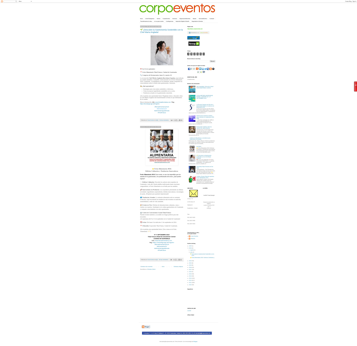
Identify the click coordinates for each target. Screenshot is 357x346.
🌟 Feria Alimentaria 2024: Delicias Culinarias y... (202, 257)
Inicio (141, 18)
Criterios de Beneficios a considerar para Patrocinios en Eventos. (200, 138)
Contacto (212, 18)
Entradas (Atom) (151, 269)
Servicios (174, 18)
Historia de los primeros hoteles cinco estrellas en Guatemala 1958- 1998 (205, 117)
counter (189, 310)
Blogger (195, 341)
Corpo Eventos (194, 236)
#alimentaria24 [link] (162, 109)
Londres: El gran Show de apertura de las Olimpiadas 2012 (205, 177)
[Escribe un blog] (176, 120)
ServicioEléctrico (203, 18)
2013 (190, 278)
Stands (194, 18)
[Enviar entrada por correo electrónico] (171, 120)
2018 (190, 267)
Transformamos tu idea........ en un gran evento (152, 21)
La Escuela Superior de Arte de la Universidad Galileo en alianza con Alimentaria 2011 (205, 106)
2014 (190, 276)
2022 (190, 263)
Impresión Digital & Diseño (182, 21)
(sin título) (198, 146)
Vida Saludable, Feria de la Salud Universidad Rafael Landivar (204, 87)
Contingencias (169, 21)
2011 (190, 282)
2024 (190, 248)
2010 (190, 284)
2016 (190, 271)
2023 (190, 260)
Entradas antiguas (178, 266)
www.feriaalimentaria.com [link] (163, 102)
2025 (190, 246)
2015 (190, 274)
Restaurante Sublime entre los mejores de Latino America (204, 127)
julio (191, 252)
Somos (158, 18)
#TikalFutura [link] (162, 113)
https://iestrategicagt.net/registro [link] (149, 104)
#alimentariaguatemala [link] (161, 111)
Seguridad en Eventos (197, 21)
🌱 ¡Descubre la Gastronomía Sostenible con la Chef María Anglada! (203, 157)
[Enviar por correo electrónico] (174, 120)
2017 (190, 269)
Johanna (193, 238)
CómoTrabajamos (149, 18)
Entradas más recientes (146, 266)
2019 (190, 265)
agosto (192, 250)
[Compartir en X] (178, 120)
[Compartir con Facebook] (180, 120)
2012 (190, 280)
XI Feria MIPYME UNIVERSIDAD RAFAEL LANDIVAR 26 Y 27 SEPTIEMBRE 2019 (204, 97)
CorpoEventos (166, 18)
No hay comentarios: (164, 120)
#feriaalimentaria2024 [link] (162, 107)
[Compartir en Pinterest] (181, 120)
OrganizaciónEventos (184, 18)
